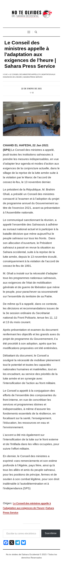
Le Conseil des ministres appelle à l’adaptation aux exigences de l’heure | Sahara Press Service (28, 508)
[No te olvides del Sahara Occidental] (31, 14)
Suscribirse (51, 533)
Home (5, 74)
